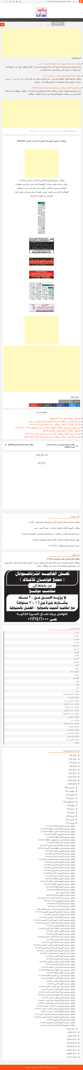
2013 (74, 1046)
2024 (74, 763)
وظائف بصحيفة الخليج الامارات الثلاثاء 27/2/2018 (57, 829)
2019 (74, 780)
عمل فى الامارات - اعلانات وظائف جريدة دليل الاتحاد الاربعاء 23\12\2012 (52, 437)
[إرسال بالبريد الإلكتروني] (78, 397)
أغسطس (70, 802)
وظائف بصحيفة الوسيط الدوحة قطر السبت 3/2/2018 (56, 1003)
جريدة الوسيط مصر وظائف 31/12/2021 (64, 546)
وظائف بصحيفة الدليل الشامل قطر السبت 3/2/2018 (56, 1000)
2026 (74, 755)
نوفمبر (71, 791)
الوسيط (76, 662)
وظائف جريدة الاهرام (71, 704)
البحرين (76, 639)
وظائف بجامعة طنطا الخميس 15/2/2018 (60, 926)
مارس (71, 819)
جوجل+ (33, 405)
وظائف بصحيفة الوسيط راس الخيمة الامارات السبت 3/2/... (54, 1014)
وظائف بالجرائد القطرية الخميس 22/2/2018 (59, 865)
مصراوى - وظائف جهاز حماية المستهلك (65, 418)
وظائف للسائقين (73, 730)
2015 (74, 1039)
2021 (74, 773)
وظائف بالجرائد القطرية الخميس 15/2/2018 (59, 915)
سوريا (77, 675)
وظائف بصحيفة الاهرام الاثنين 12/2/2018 (60, 940)
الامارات (76, 636)
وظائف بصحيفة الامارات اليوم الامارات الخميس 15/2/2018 (54, 920)
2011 (74, 1053)
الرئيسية (79, 22)
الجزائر (76, 642)
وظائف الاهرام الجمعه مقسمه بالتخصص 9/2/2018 (57, 962)
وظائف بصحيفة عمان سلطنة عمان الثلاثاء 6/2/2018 (57, 970)
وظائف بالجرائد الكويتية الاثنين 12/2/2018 (60, 931)
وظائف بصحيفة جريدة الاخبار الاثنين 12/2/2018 (58, 942)
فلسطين (76, 678)
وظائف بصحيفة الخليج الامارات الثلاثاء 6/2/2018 (58, 978)
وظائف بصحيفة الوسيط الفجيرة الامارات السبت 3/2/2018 (54, 1017)
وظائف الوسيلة (73, 697)
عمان (41, 24)
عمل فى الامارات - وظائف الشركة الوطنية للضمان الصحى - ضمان (55, 421)
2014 (74, 1043)
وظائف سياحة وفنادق (71, 723)
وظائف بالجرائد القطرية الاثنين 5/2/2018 (60, 981)
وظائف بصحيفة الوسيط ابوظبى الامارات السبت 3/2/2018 (54, 1009)
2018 (74, 784)
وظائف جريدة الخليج (71, 710)
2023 (74, 766)
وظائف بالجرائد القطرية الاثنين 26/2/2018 (60, 851)
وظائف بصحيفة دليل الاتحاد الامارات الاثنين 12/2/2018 (56, 937)
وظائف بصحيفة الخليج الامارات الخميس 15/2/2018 (57, 917)
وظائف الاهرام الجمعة (71, 694)
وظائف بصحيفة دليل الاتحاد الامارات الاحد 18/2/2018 (56, 898)
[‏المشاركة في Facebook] (72, 397)
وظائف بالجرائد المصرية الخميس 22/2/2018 (59, 870)
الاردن (77, 633)
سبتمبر (71, 798)
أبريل (72, 816)
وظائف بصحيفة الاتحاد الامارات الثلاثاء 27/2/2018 (57, 832)
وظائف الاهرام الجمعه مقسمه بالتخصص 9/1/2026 (59, 1)
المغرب (76, 659)
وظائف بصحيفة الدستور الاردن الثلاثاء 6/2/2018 (58, 967)
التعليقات (49, 405)
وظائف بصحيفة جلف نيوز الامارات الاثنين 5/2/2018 (57, 987)
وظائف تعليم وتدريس (71, 701)
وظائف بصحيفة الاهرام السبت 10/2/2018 (60, 956)
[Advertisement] (41, 42)
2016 (74, 1036)
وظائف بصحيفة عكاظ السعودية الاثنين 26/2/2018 (57, 845)
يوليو (72, 805)
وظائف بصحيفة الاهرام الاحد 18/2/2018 (61, 904)
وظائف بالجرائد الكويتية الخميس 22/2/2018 (59, 862)
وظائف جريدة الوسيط (71, 714)
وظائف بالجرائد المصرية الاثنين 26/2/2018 (60, 856)
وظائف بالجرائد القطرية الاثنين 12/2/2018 (60, 934)
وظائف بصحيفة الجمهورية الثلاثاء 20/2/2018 (59, 884)
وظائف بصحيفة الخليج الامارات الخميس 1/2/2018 (57, 1023)
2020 (74, 777)
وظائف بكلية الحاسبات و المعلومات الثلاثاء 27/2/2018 (56, 840)
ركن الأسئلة (69, 401)
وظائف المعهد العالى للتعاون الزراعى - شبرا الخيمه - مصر (62, 76)
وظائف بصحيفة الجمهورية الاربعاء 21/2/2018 (59, 873)
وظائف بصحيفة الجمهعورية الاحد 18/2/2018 (59, 901)
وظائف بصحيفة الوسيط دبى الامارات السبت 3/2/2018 (56, 1006)
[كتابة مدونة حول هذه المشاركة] (76, 397)
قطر (61, 22)
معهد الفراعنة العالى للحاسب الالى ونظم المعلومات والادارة (56, 540)
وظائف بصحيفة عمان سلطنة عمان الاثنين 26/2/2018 (56, 848)
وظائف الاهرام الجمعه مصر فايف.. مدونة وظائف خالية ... (55, 909)
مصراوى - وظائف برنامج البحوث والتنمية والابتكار (61, 431)
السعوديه (76, 646)
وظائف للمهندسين (72, 740)
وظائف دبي (75, 720)
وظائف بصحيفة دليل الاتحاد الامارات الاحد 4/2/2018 (57, 992)
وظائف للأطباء (74, 727)
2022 (74, 770)
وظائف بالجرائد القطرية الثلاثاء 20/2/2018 (60, 879)
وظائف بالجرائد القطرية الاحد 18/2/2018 (60, 895)
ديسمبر (71, 787)
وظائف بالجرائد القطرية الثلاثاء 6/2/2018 (60, 973)
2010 (74, 1057)
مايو (72, 812)
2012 (74, 1050)
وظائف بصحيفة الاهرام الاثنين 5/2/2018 (61, 984)
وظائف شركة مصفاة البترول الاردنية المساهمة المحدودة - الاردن (59, 64)
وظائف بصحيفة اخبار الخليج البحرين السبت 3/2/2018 (56, 995)
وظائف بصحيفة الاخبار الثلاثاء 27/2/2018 (61, 843)
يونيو (72, 809)
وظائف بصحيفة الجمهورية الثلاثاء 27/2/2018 (59, 834)
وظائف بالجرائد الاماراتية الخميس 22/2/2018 (59, 868)
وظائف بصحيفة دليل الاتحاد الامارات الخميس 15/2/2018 (55, 923)
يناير (72, 1029)
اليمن (77, 665)
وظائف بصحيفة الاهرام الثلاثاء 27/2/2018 (60, 837)
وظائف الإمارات (69, 22)
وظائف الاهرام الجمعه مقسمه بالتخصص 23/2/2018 (57, 859)
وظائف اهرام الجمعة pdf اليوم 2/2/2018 (20, 444)
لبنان (77, 684)
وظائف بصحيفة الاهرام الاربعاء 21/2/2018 (60, 876)
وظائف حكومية (73, 717)
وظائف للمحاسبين (72, 733)
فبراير (71, 823)
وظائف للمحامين (73, 736)
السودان (76, 649)
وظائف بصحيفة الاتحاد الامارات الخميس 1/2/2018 (57, 1025)
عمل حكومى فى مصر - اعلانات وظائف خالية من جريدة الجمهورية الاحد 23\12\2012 (48, 428)
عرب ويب (28, 1067)
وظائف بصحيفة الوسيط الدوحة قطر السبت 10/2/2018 (56, 951)
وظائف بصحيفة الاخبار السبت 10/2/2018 (60, 959)
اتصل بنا (62, 401)
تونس (77, 668)
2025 (74, 759)
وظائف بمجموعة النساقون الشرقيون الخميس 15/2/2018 (55, 912)
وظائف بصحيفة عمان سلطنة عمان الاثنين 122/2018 (56, 928)
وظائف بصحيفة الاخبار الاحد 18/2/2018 (61, 906)
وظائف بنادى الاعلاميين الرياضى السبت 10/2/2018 (57, 953)
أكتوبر (71, 795)
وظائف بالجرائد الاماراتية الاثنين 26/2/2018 (60, 854)
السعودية (54, 24)
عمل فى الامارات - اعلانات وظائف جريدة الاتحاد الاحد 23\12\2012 (55, 424)
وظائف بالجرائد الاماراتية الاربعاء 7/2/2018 (60, 964)
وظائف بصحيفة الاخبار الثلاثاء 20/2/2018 (61, 890)
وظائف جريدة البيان (72, 707)
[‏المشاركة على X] (74, 397)
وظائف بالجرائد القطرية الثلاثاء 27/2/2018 (60, 826)
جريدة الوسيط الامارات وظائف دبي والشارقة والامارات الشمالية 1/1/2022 (56, 88)
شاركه (60, 405)
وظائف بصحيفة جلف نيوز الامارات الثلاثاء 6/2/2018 (57, 975)
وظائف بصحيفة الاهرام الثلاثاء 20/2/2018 (60, 887)
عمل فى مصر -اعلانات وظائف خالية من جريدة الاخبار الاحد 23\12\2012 (53, 434)
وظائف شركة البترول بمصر (65, 892)
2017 (74, 1032)
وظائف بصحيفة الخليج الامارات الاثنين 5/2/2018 (58, 989)
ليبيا (78, 688)
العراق (76, 652)
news (77, 743)
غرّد (72, 405)
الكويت (47, 24)
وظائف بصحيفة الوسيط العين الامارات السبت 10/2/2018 (55, 948)
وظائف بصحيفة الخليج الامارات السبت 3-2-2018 (58, 1011)
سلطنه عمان (74, 672)
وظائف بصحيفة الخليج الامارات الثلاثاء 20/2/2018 (57, 881)
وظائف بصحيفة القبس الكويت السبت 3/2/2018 (58, 998)
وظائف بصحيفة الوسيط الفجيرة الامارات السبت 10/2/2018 (54, 945)
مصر (35, 24)
